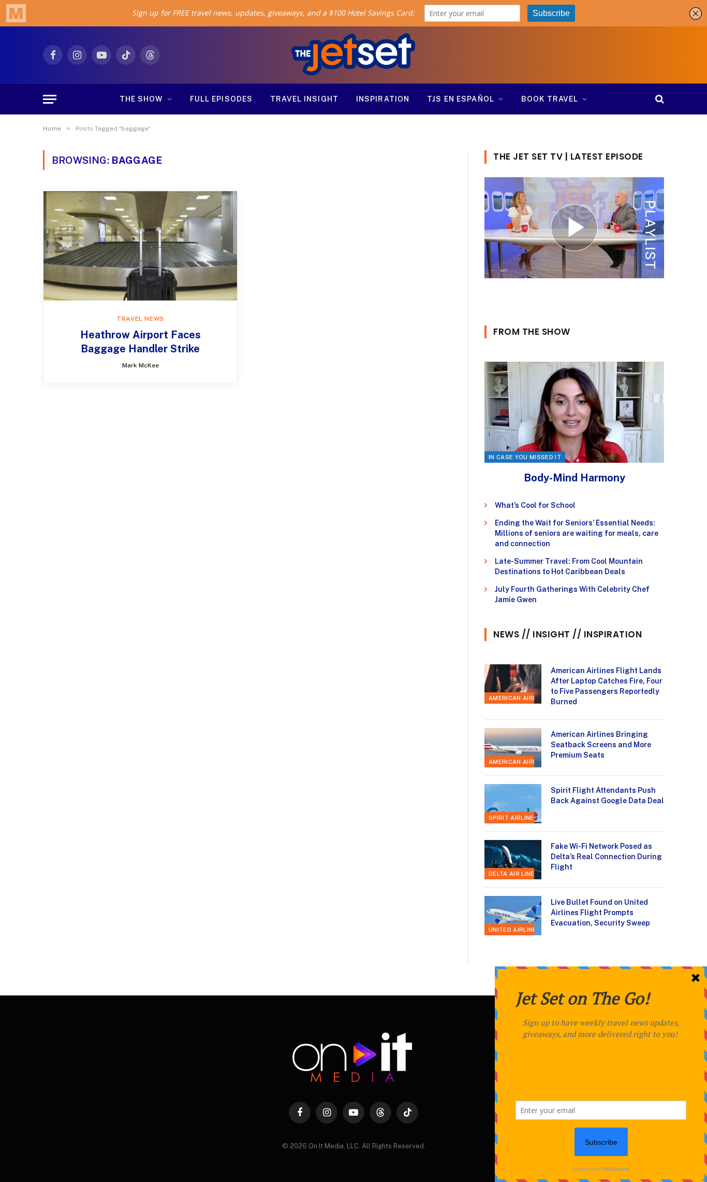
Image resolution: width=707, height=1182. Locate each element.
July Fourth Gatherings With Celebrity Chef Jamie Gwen (572, 594)
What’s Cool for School (535, 505)
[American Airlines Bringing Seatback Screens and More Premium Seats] (512, 747)
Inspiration (382, 99)
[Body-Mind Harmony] (574, 412)
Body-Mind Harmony (574, 478)
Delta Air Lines (514, 874)
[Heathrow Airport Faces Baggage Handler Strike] (140, 245)
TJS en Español (460, 99)
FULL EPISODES (221, 99)
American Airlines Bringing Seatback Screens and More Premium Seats (601, 744)
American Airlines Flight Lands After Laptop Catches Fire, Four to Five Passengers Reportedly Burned (606, 686)
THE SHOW (141, 99)
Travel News (140, 318)
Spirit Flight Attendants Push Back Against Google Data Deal (607, 795)
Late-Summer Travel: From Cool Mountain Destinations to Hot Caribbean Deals (569, 566)
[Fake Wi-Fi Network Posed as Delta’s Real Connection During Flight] (512, 859)
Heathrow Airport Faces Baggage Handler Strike (140, 342)
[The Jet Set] (354, 54)
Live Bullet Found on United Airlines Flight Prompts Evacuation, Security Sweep (600, 912)
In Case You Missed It (525, 457)
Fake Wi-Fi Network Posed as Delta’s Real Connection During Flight (606, 856)
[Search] (658, 99)
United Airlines (515, 930)
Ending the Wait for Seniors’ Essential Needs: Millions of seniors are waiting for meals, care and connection (576, 533)
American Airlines (520, 698)
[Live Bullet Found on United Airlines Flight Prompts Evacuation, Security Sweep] (512, 915)
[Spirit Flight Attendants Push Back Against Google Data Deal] (512, 803)
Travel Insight (304, 99)
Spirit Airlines (513, 818)
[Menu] (49, 99)
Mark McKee (140, 365)
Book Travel (549, 99)
